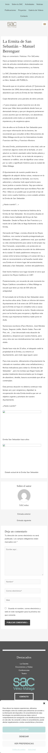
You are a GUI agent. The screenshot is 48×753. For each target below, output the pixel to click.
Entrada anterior (24, 514)
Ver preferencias (24, 743)
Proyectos (22, 10)
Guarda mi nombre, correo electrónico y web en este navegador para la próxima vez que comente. (23, 612)
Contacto (24, 16)
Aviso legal (32, 749)
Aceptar (24, 729)
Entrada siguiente (24, 520)
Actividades (29, 4)
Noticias (39, 4)
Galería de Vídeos (36, 10)
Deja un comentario (11, 56)
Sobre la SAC (17, 4)
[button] (44, 703)
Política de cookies (18, 749)
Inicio (7, 4)
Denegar (24, 736)
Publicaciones (10, 10)
